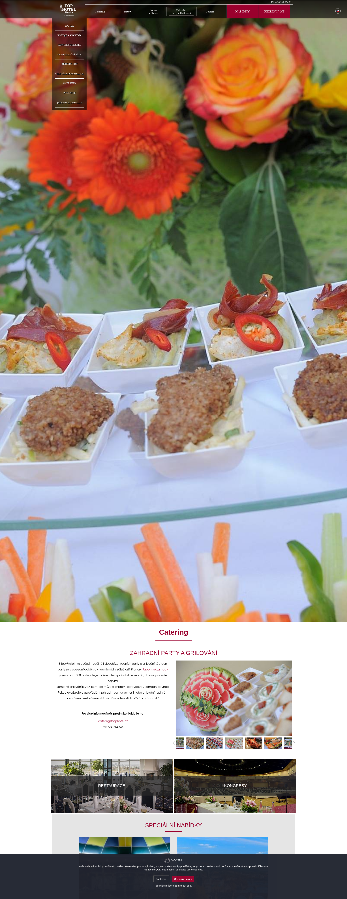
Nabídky (242, 11)
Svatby (127, 11)
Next (294, 743)
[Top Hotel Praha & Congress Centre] (68, 8)
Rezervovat (274, 11)
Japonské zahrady (155, 669)
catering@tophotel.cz (113, 721)
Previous (174, 743)
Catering (100, 11)
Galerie (210, 11)
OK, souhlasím (183, 879)
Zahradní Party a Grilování (181, 12)
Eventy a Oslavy (153, 12)
